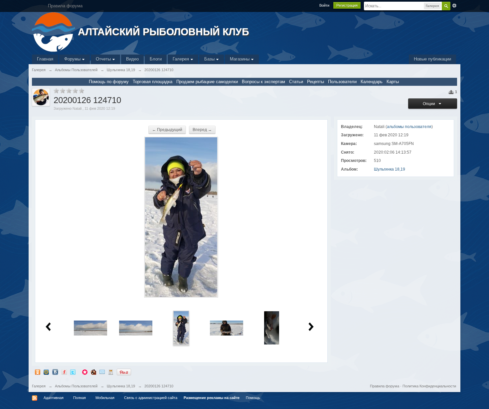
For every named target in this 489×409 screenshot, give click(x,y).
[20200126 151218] (271, 327)
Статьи (296, 81)
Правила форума (384, 386)
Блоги (156, 59)
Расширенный (454, 5)
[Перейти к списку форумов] (54, 31)
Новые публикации (432, 59)
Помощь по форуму (109, 81)
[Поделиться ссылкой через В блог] (110, 371)
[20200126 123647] (90, 327)
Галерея (181, 59)
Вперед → (202, 129)
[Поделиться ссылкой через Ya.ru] (64, 371)
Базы (210, 59)
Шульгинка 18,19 (389, 169)
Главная (45, 59)
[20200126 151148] (226, 327)
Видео (132, 59)
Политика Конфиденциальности (429, 386)
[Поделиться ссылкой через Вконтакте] (55, 371)
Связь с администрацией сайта (150, 398)
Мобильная (104, 398)
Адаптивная (54, 398)
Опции (430, 103)
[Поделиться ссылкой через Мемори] (84, 371)
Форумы (73, 59)
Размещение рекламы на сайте (212, 398)
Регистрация (347, 5)
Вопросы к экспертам (263, 81)
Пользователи (342, 81)
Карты (393, 81)
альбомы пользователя (409, 126)
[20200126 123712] (135, 327)
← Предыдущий (167, 129)
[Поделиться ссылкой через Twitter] (73, 371)
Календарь (372, 81)
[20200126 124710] (181, 327)
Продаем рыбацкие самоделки (207, 81)
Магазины (240, 59)
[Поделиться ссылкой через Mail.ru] (46, 371)
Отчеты (104, 59)
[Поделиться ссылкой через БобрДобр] (93, 371)
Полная (79, 398)
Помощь (253, 398)
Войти (324, 5)
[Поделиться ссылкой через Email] (102, 371)
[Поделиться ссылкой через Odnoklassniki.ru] (37, 371)
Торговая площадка (152, 81)
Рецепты (315, 81)
